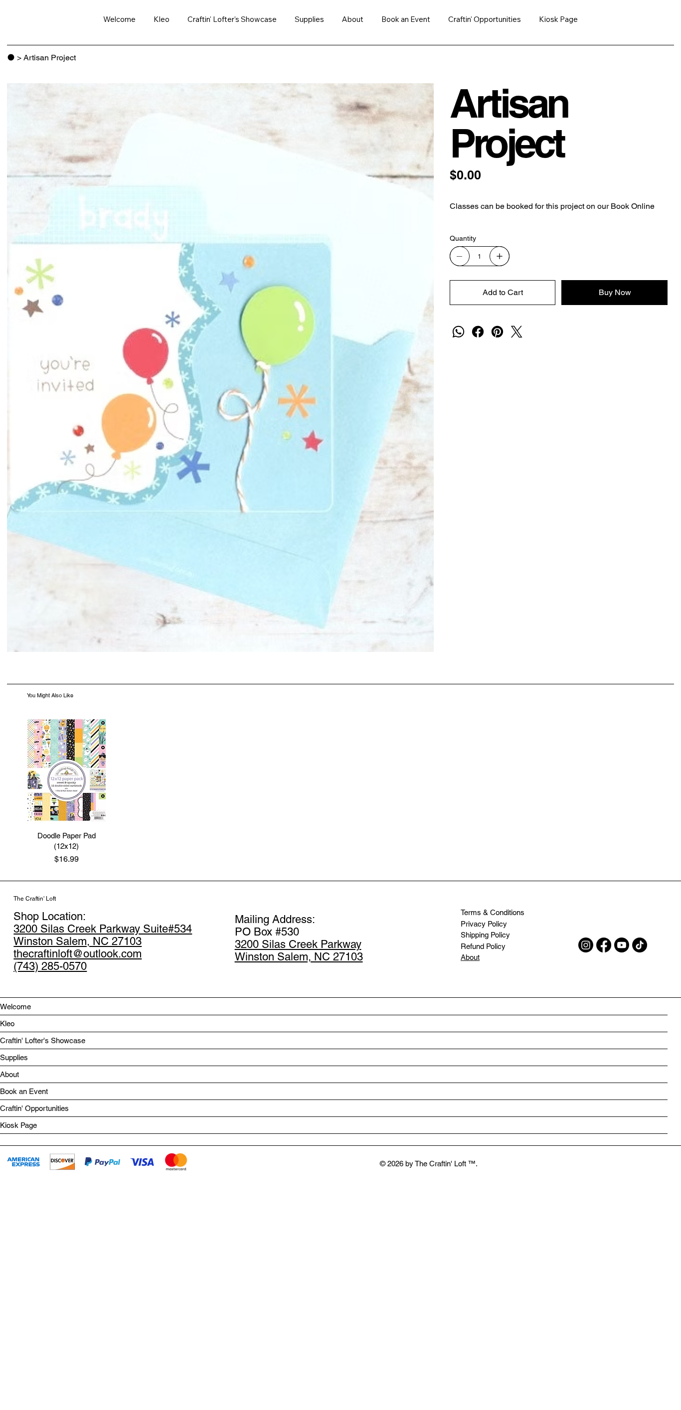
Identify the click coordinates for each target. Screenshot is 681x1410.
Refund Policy (483, 946)
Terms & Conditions (492, 912)
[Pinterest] (497, 331)
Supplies (14, 1057)
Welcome (15, 1006)
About (470, 957)
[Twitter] (516, 331)
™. (473, 1163)
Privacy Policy (484, 924)
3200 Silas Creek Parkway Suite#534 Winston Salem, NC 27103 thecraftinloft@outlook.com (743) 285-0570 (102, 947)
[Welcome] (11, 57)
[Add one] (500, 256)
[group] (341, 791)
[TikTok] (639, 945)
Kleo (7, 1023)
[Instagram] (585, 945)
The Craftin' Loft (34, 898)
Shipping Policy (485, 935)
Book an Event (24, 1091)
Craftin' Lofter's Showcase (42, 1040)
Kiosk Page (18, 1125)
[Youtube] (621, 945)
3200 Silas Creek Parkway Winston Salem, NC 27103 (299, 950)
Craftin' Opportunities (34, 1108)
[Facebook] (478, 331)
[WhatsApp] (458, 331)
